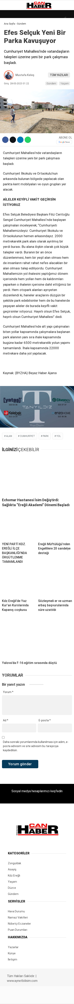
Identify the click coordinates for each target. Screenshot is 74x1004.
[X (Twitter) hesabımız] (24, 997)
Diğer (10, 96)
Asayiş (10, 88)
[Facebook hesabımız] (12, 997)
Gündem (11, 48)
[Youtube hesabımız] (47, 997)
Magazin (12, 64)
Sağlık (10, 72)
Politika (12, 80)
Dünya (10, 32)
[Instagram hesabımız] (35, 997)
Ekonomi (12, 40)
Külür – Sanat (16, 56)
